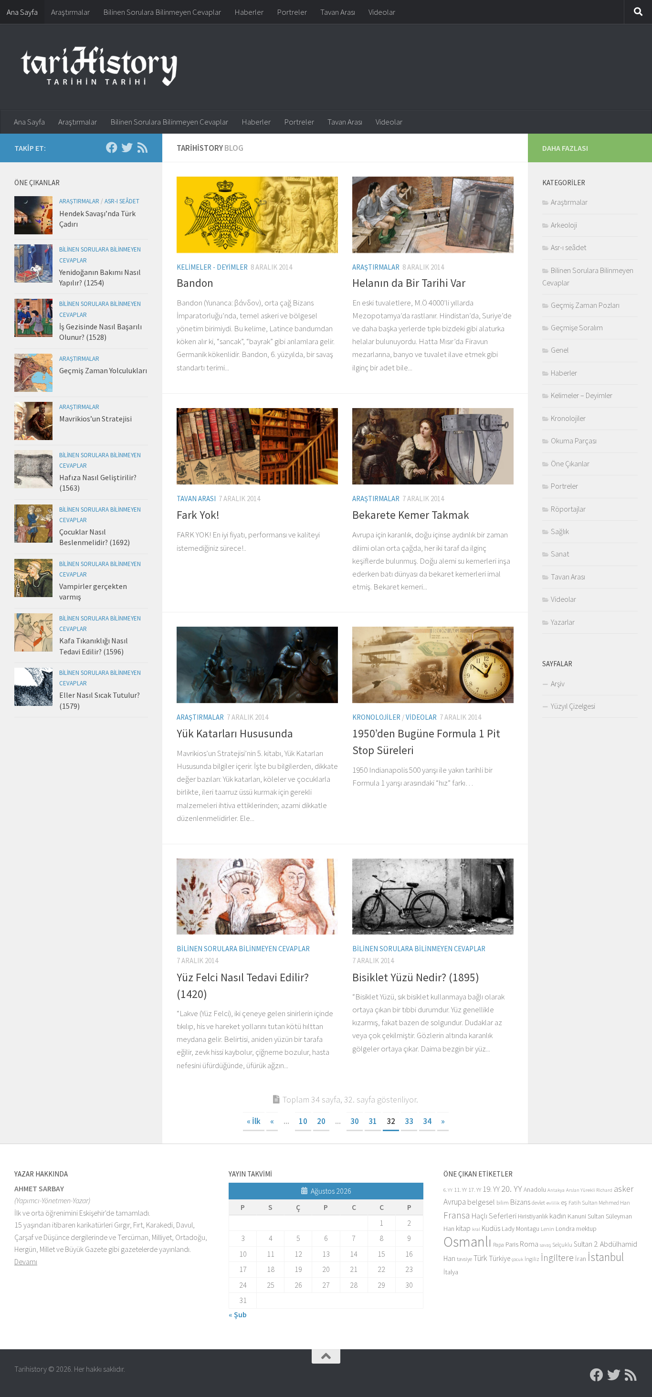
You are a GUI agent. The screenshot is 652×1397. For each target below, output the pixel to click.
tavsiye (464, 1258)
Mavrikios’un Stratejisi (95, 418)
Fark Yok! (198, 515)
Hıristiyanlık (533, 1216)
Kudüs (491, 1228)
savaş (545, 1245)
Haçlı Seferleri (494, 1216)
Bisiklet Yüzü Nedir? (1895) (415, 977)
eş (564, 1202)
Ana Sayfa (22, 12)
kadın (557, 1216)
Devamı (25, 1261)
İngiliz (532, 1258)
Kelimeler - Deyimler (212, 267)
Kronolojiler (376, 717)
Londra (565, 1229)
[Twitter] (127, 147)
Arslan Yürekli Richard (589, 1190)
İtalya (450, 1272)
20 (321, 1121)
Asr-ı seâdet (122, 201)
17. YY (474, 1189)
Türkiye (499, 1258)
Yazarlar (563, 622)
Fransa (456, 1215)
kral (476, 1229)
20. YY (511, 1188)
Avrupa (454, 1202)
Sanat (560, 553)
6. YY (447, 1190)
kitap (463, 1228)
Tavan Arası (337, 12)
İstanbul (606, 1257)
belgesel (481, 1202)
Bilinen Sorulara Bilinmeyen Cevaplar (162, 12)
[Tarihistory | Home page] (98, 67)
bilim (502, 1202)
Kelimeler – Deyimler (581, 395)
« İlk (254, 1121)
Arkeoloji (564, 225)
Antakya (556, 1190)
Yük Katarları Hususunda (235, 733)
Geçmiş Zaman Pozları (585, 305)
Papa (498, 1244)
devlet (538, 1202)
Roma (529, 1244)
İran (580, 1258)
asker (623, 1188)
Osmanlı (467, 1241)
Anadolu (535, 1190)
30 (354, 1121)
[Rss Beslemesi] (142, 147)
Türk (480, 1258)
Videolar (381, 12)
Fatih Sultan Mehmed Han (599, 1202)
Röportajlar (568, 509)
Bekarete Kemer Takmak (410, 515)
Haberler (248, 12)
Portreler (292, 12)
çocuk (517, 1259)
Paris (511, 1244)
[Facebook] (111, 147)
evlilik (553, 1203)
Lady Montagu (520, 1229)
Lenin (547, 1228)
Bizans (520, 1202)
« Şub (238, 1314)
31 (372, 1121)
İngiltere (557, 1257)
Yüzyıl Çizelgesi (573, 706)
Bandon (195, 283)
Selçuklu (562, 1244)
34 (427, 1121)
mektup (586, 1229)
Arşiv (558, 683)
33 (409, 1121)
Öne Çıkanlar (570, 463)
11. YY (460, 1189)
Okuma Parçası (574, 440)
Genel (559, 350)
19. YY (491, 1189)
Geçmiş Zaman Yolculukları (103, 370)
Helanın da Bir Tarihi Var (408, 283)
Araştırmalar (70, 12)
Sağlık (560, 531)
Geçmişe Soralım (577, 327)
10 (303, 1121)
